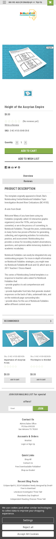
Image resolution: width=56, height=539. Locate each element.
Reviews (28, 181)
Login (30, 2)
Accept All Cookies (28, 534)
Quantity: (9, 142)
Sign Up (39, 2)
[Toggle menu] (4, 4)
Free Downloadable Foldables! (28, 467)
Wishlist (28, 440)
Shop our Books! (28, 470)
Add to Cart (14, 380)
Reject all (28, 527)
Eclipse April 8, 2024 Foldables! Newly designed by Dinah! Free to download (28, 486)
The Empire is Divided (40, 360)
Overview (28, 175)
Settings (28, 520)
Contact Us (28, 463)
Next (51, 321)
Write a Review (12, 125)
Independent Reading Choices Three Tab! (28, 499)
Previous (47, 321)
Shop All (28, 459)
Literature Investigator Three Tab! (28, 492)
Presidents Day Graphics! (28, 495)
